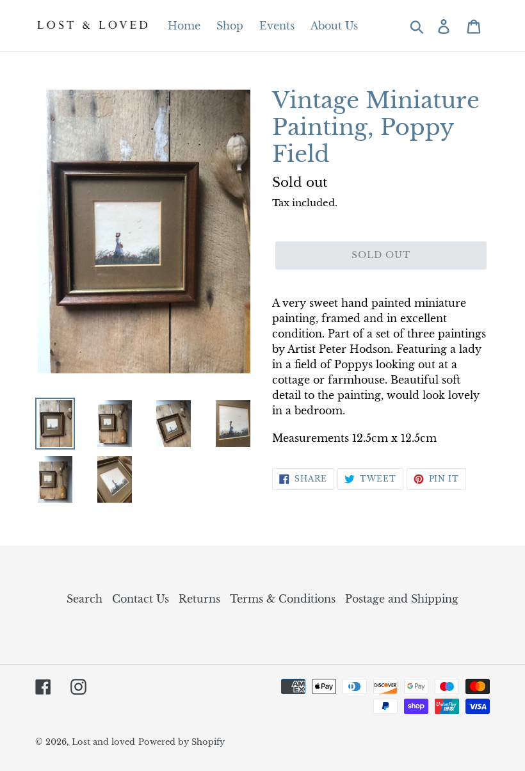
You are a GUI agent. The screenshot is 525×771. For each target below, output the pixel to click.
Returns (199, 598)
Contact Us (140, 598)
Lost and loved (103, 741)
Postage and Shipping (401, 598)
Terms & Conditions (282, 598)
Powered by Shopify (181, 741)
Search (84, 598)
